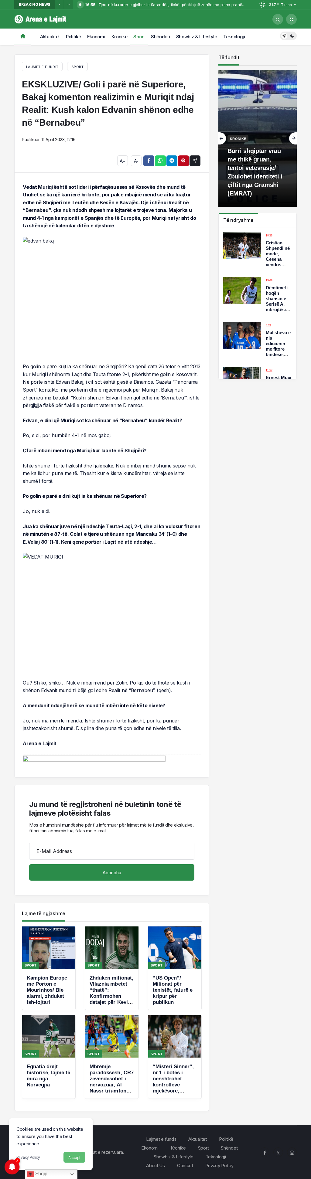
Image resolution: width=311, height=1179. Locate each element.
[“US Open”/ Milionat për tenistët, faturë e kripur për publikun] (174, 968)
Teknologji (234, 36)
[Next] (68, 4)
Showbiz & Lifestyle (196, 36)
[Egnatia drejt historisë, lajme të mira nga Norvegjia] (48, 1057)
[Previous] (59, 4)
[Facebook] (264, 1152)
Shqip (40, 1173)
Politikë (73, 36)
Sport (139, 36)
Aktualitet (50, 36)
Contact (185, 1165)
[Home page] (22, 37)
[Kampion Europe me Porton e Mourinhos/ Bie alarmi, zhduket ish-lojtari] (48, 968)
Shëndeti (160, 36)
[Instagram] (292, 1152)
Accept (74, 1157)
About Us (155, 1165)
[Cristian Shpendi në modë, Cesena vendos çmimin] (257, 249)
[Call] (277, 19)
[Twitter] (278, 1152)
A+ (122, 161)
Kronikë (119, 36)
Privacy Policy (28, 1157)
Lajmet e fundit (161, 1139)
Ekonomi (96, 36)
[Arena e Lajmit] (40, 19)
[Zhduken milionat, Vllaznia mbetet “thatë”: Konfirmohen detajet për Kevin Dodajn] (111, 968)
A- (136, 161)
